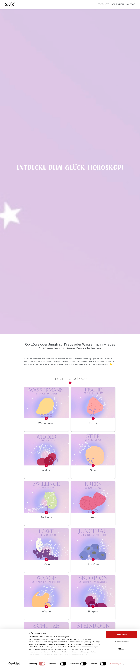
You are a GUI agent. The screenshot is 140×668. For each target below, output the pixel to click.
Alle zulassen (122, 634)
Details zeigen (115, 664)
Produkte (103, 4)
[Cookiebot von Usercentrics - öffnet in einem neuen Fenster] (14, 663)
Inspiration (117, 4)
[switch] (63, 663)
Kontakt (130, 4)
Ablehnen (121, 649)
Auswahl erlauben (122, 642)
